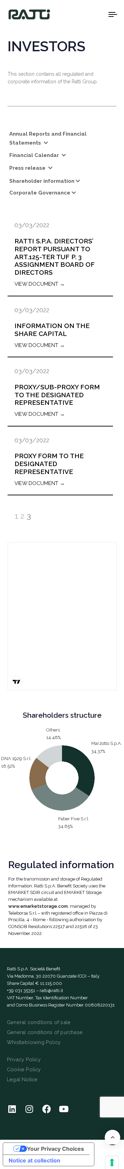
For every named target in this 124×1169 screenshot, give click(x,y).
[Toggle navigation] (98, 14)
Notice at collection (34, 1160)
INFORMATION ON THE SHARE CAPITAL (52, 329)
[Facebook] (46, 1108)
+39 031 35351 (21, 990)
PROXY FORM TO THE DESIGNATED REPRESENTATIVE (49, 463)
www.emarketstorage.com (38, 906)
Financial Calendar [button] (34, 155)
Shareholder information (41, 181)
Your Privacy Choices (55, 1148)
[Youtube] (63, 1108)
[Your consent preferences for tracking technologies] (111, 1162)
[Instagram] (29, 1108)
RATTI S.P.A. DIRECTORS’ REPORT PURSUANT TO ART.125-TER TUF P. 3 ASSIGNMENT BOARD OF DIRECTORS (54, 256)
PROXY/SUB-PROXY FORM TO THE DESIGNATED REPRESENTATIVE (57, 395)
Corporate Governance (39, 193)
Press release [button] (28, 168)
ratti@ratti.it (51, 990)
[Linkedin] (12, 1108)
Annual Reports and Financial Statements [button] (47, 138)
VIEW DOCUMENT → (39, 284)
